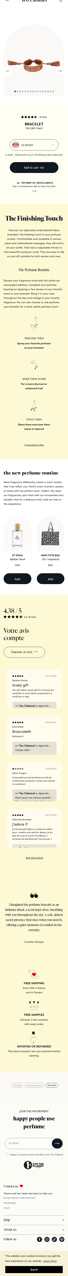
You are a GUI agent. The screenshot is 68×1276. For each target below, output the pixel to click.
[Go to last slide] (8, 71)
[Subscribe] (57, 1143)
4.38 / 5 (13, 610)
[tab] (59, 20)
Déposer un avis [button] (21, 652)
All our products (34, 1085)
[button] (29, 117)
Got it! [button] (34, 1269)
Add (17, 579)
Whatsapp (10, 1202)
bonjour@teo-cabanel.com (19, 1197)
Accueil (17, 1085)
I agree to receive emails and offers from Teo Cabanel (36, 1154)
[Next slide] (60, 71)
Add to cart (34, 167)
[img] (17, 676)
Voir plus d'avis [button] (34, 857)
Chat (6, 1208)
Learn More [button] (50, 1261)
